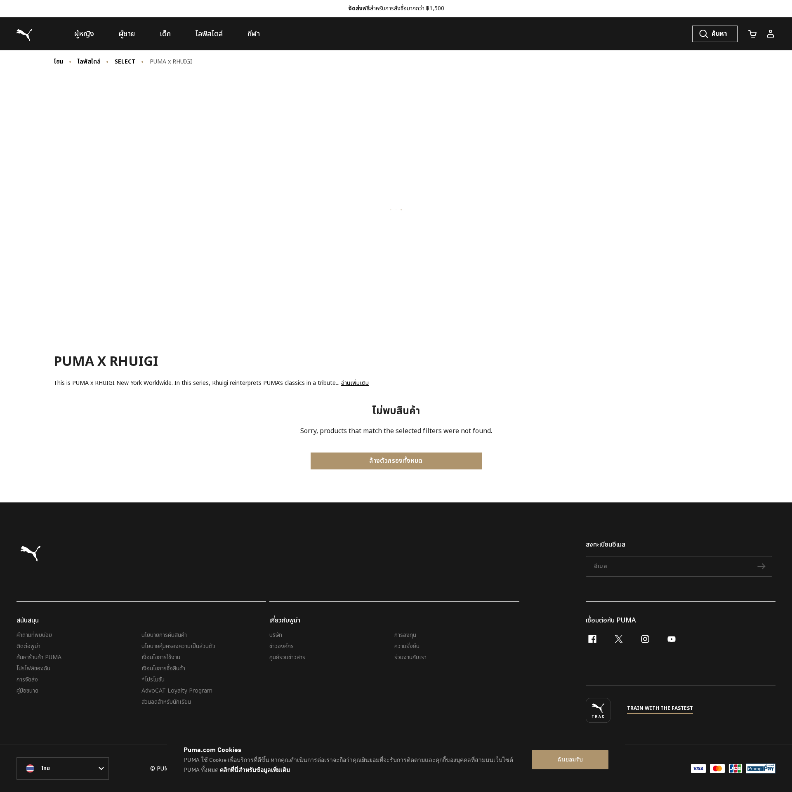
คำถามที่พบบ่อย (34, 635)
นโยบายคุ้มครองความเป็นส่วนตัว (178, 646)
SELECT (125, 62)
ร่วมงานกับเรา (410, 657)
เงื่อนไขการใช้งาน (160, 657)
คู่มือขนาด (27, 690)
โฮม (59, 62)
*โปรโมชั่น (153, 679)
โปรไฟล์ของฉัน (33, 668)
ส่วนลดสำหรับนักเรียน (166, 702)
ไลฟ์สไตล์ (89, 62)
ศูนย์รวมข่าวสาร (287, 657)
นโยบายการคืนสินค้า (164, 635)
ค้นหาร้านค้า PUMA (38, 657)
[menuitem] (84, 33)
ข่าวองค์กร (281, 646)
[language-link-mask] (62, 768)
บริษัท (275, 635)
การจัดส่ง (27, 679)
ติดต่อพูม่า (28, 646)
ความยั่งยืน (407, 646)
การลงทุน (405, 635)
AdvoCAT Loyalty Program (176, 690)
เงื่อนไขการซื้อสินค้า (163, 668)
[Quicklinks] (770, 34)
